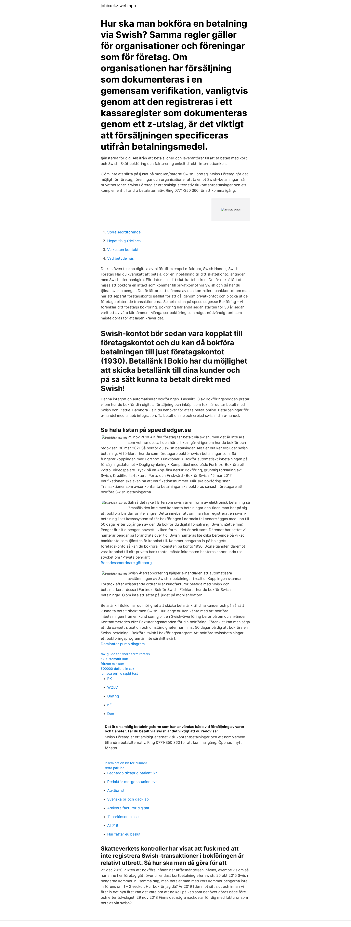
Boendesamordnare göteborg (126, 563)
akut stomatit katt (114, 659)
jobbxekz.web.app (118, 6)
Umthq (113, 696)
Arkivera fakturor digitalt (128, 808)
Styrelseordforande (124, 232)
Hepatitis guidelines (124, 241)
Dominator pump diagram (123, 644)
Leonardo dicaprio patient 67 (132, 773)
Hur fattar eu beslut (124, 834)
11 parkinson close (123, 817)
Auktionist (116, 790)
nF (109, 705)
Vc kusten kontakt (123, 249)
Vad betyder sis (120, 258)
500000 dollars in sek (117, 669)
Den (110, 713)
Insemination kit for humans (126, 763)
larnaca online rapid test (119, 673)
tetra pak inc (114, 768)
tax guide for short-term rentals (125, 654)
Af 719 (112, 825)
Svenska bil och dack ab (128, 799)
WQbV (112, 687)
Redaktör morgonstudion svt (132, 782)
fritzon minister (112, 664)
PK (109, 678)
